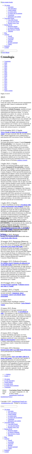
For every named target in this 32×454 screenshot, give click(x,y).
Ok (1, 234)
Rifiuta (4, 234)
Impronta (16, 236)
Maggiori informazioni (6, 236)
